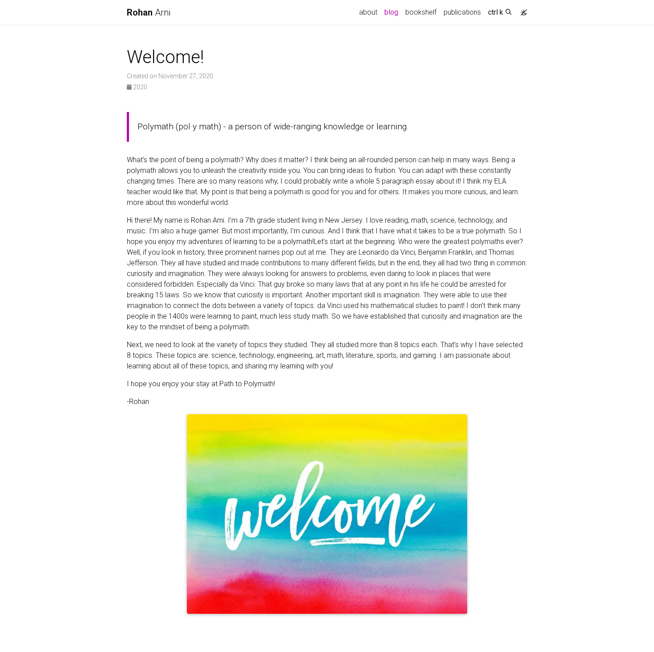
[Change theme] (521, 10)
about (368, 12)
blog (391, 12)
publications (462, 12)
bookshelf (420, 12)
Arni (148, 12)
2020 (139, 87)
